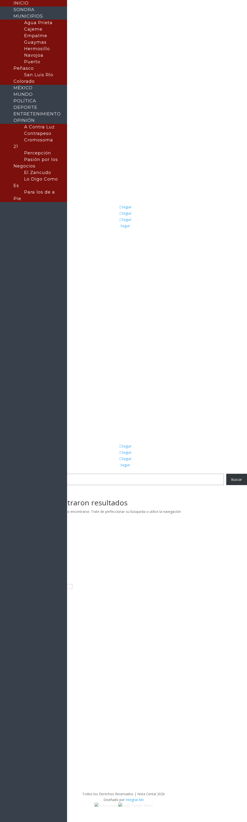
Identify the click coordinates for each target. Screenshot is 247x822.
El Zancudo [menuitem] (37, 172)
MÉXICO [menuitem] (23, 88)
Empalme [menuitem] (35, 35)
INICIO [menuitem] (21, 3)
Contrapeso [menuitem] (37, 133)
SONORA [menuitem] (24, 9)
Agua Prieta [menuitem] (38, 22)
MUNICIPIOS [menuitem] (28, 16)
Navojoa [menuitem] (33, 55)
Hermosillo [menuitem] (37, 48)
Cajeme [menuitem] (33, 29)
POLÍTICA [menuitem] (25, 101)
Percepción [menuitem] (37, 153)
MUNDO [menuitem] (23, 94)
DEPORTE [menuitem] (25, 107)
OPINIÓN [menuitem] (24, 120)
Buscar (236, 479)
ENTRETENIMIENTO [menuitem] (37, 114)
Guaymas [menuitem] (35, 42)
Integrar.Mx (135, 799)
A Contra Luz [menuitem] (39, 127)
